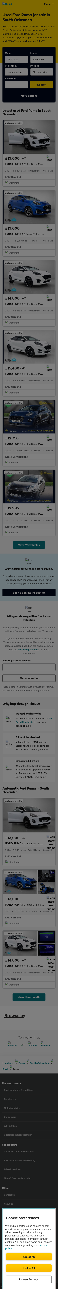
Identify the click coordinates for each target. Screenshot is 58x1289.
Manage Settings (29, 1279)
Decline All (29, 1268)
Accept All (29, 1256)
